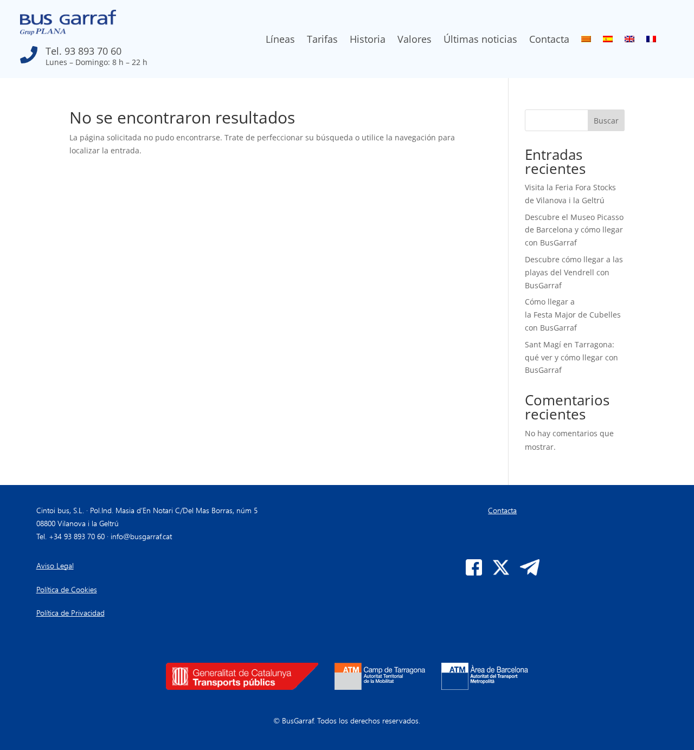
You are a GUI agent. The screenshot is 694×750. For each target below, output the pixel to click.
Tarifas (322, 40)
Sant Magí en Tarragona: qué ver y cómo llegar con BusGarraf (571, 357)
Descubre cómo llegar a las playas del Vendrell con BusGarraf (574, 272)
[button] (117, 52)
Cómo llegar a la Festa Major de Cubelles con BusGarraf (573, 314)
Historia (367, 40)
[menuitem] (586, 41)
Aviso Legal (55, 565)
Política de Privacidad (70, 612)
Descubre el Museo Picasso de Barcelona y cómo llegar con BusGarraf (574, 230)
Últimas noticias (480, 40)
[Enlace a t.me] (529, 572)
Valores (414, 40)
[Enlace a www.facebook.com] (474, 572)
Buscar (606, 120)
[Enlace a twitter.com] (501, 572)
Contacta (549, 40)
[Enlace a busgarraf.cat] (68, 32)
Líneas (280, 40)
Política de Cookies (66, 589)
